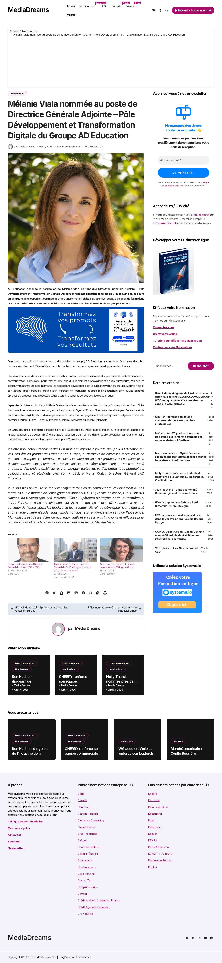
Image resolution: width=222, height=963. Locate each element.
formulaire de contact (166, 223)
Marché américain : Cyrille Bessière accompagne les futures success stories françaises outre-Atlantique (181, 456)
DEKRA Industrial (158, 847)
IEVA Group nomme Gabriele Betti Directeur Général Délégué (176, 504)
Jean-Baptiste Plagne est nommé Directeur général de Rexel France (176, 491)
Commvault (85, 860)
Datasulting (155, 813)
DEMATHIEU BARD (160, 853)
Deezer (152, 833)
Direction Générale (24, 663)
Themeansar (83, 957)
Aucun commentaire (68, 146)
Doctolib (153, 867)
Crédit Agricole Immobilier (94, 907)
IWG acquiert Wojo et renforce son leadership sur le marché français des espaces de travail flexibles (178, 436)
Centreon (83, 807)
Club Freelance (87, 833)
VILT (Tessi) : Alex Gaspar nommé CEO (176, 549)
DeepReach (155, 827)
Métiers (71, 14)
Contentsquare (87, 867)
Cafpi (81, 793)
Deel (151, 820)
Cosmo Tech (85, 880)
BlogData (64, 957)
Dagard (152, 793)
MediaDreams (28, 10)
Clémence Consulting (91, 820)
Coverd (82, 893)
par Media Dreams (24, 146)
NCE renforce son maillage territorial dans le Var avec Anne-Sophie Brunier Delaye (179, 519)
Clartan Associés (88, 813)
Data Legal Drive (158, 807)
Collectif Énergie (88, 853)
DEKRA (152, 840)
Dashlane (154, 800)
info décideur (201, 214)
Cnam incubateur (88, 847)
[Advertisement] (111, 61)
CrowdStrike (85, 913)
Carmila (82, 800)
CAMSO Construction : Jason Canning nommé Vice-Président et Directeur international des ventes (179, 535)
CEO (103, 6)
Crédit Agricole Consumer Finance (99, 900)
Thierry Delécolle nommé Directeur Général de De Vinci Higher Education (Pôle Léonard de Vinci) (72, 567)
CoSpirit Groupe (88, 887)
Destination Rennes (160, 860)
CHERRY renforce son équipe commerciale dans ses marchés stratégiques (175, 420)
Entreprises (127, 741)
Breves (131, 5)
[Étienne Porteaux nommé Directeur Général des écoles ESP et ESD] (29, 550)
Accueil (71, 6)
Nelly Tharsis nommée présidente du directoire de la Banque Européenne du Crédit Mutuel (179, 476)
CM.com (83, 840)
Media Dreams (87, 628)
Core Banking (86, 873)
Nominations (88, 5)
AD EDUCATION (94, 146)
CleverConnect (87, 827)
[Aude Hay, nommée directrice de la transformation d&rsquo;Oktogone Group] (121, 550)
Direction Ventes (70, 663)
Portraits (117, 5)
